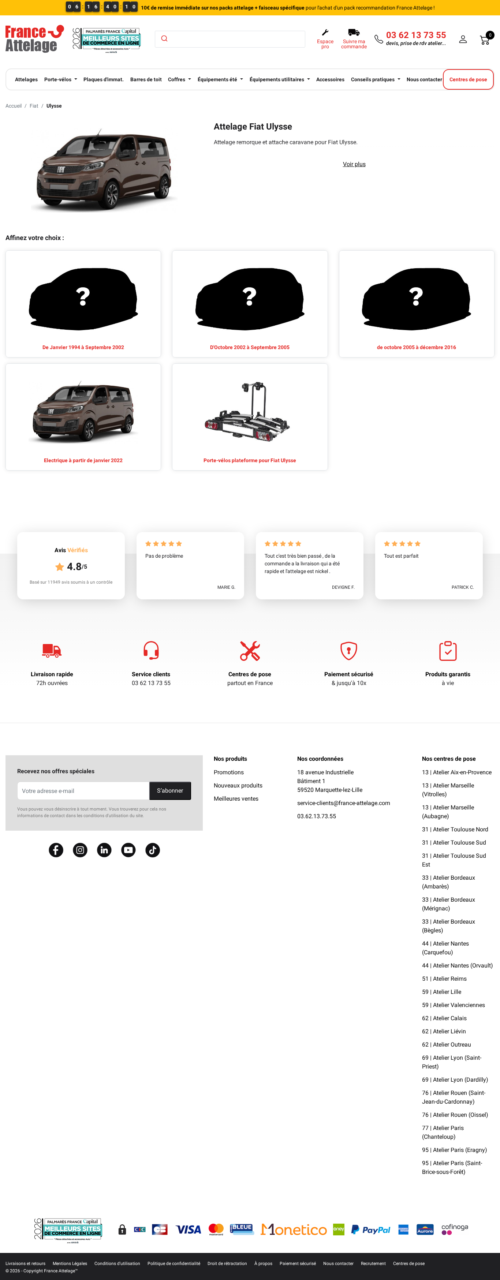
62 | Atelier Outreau (446, 1044)
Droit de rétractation (227, 1263)
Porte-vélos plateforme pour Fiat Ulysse (250, 460)
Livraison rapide (52, 674)
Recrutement (373, 1263)
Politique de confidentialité (174, 1263)
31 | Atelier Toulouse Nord (455, 829)
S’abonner (170, 790)
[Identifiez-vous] (463, 39)
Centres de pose (249, 674)
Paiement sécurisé (348, 674)
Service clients (151, 674)
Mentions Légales (70, 1263)
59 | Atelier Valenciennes (453, 1005)
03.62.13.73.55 (316, 816)
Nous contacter (338, 1263)
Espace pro (325, 44)
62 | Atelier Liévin (444, 1031)
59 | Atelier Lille (441, 991)
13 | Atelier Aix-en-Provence (457, 772)
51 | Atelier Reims (444, 978)
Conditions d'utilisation (117, 1263)
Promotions (229, 772)
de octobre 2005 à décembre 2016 (416, 347)
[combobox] (230, 39)
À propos (263, 1263)
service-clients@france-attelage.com (343, 803)
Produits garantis (447, 674)
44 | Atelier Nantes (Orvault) (457, 965)
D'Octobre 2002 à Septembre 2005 (250, 347)
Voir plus (354, 164)
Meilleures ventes (236, 798)
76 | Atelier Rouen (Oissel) (455, 1114)
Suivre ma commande (354, 44)
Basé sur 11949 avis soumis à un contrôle (71, 582)
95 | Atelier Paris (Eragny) (454, 1149)
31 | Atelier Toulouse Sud (454, 842)
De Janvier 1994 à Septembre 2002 (83, 347)
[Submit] (163, 38)
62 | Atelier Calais (444, 1018)
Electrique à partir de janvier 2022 (83, 460)
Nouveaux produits (238, 785)
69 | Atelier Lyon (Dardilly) (455, 1079)
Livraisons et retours (25, 1263)
